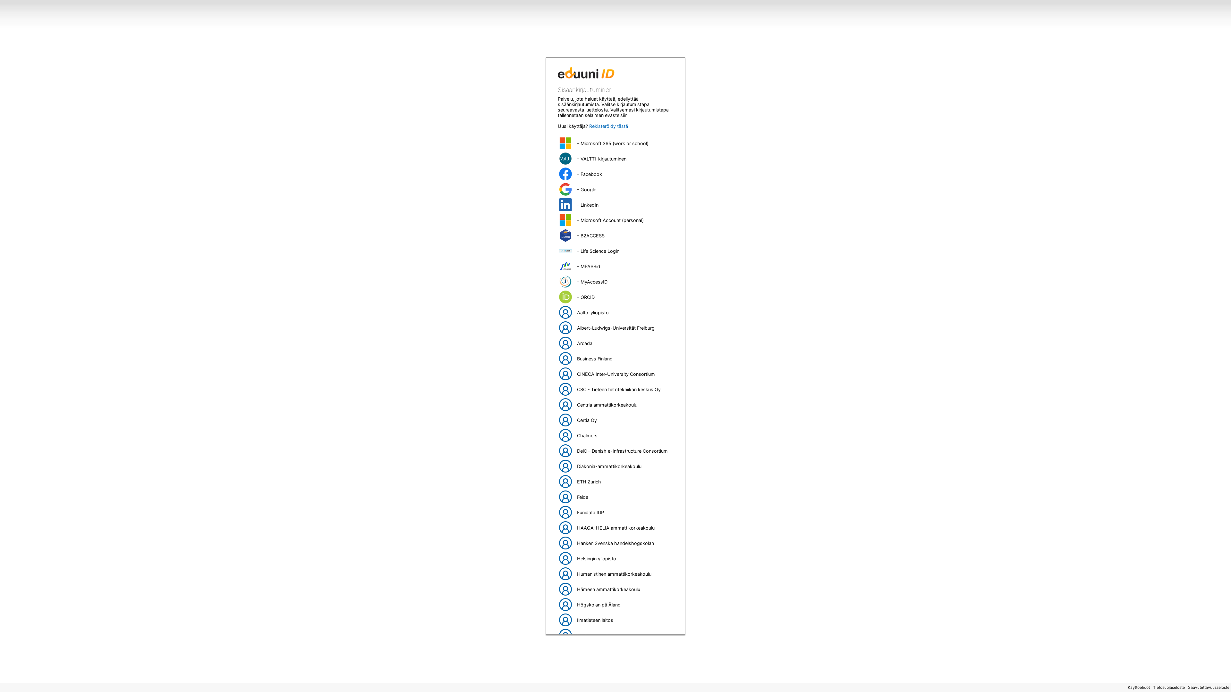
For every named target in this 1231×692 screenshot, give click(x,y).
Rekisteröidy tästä (608, 126)
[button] (615, 143)
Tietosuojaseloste (1169, 687)
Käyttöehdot (1139, 687)
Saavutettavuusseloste (1208, 687)
